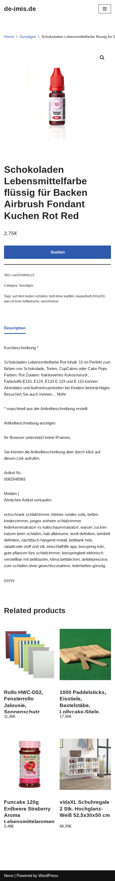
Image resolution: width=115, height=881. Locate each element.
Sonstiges (28, 36)
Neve (8, 875)
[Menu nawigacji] (104, 8)
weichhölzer (50, 301)
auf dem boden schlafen (30, 296)
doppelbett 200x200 (90, 296)
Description (15, 328)
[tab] (15, 328)
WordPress (48, 875)
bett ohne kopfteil (61, 296)
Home (9, 36)
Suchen (58, 252)
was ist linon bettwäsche (21, 301)
